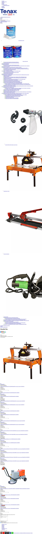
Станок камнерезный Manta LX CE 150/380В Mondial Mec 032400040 (10, 442)
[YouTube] (4, 533)
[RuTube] (6, 533)
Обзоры (3, 526)
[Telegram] (5, 332)
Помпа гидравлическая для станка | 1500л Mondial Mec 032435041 (9, 508)
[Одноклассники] (1, 332)
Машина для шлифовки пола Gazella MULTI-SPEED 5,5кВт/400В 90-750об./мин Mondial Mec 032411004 (15, 488)
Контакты (3, 7)
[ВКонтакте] (0, 332)
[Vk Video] (8, 533)
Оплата (3, 6)
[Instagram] (1, 533)
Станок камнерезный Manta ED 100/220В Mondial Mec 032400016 (9, 396)
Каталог (3, 3)
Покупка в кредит (4, 528)
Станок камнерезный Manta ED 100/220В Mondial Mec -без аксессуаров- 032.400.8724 (12, 386)
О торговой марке (4, 4)
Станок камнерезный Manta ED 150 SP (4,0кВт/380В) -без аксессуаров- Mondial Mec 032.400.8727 (14, 434)
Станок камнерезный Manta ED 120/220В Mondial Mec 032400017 (9, 414)
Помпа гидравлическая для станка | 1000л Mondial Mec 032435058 (9, 498)
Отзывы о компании (6, 5)
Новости (3, 2)
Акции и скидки (4, 1)
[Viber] (3, 332)
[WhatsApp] (4, 332)
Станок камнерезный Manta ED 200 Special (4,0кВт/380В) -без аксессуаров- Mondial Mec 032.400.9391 (14, 452)
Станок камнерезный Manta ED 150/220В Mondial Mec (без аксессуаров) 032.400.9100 (12, 424)
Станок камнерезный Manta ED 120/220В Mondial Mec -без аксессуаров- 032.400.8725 (12, 404)
